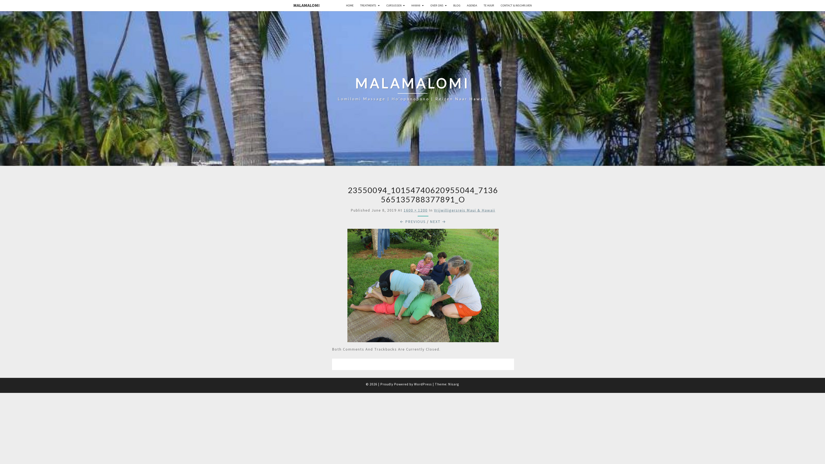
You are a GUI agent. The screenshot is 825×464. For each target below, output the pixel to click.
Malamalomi (306, 5)
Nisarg (453, 384)
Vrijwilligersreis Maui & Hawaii (464, 210)
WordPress (423, 384)
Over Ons (436, 5)
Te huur (489, 5)
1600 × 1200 (416, 210)
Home (350, 5)
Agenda (472, 5)
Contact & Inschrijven (516, 5)
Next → (438, 221)
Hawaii (415, 5)
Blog (456, 5)
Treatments (368, 5)
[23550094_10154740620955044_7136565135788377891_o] (423, 287)
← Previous (413, 221)
